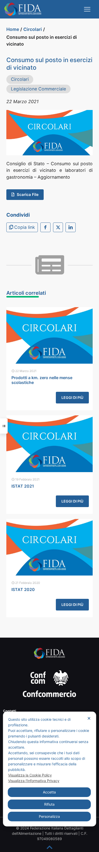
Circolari (32, 29)
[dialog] (49, 769)
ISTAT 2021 (22, 486)
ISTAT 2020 (23, 589)
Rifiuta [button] (49, 804)
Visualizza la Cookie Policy (30, 775)
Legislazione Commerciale (38, 88)
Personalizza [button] (49, 816)
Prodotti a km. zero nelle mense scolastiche (41, 380)
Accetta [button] (49, 792)
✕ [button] (89, 718)
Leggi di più (72, 397)
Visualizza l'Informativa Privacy (33, 781)
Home (12, 29)
